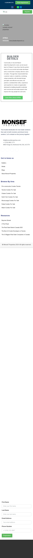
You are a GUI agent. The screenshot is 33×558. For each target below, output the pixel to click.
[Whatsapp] (18, 7)
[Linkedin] (21, 7)
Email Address (6, 518)
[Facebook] (12, 7)
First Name (5, 502)
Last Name (5, 510)
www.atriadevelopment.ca (16, 40)
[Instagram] (15, 7)
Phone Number (7, 526)
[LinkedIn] (17, 150)
